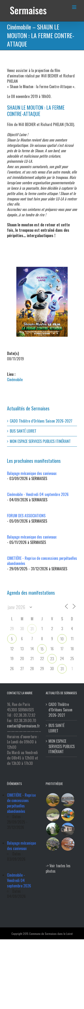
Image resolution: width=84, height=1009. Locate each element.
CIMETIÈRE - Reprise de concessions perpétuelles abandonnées (42, 560)
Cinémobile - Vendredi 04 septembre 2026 (38, 494)
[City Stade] (53, 814)
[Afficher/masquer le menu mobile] (74, 7)
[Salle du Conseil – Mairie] (68, 844)
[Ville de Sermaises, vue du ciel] (53, 844)
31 (32, 629)
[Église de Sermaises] (53, 829)
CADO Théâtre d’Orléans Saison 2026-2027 (41, 421)
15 (42, 649)
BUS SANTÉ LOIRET (23, 431)
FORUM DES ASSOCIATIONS (26, 515)
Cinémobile (15, 379)
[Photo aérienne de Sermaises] (53, 799)
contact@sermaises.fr (23, 726)
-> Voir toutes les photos (58, 868)
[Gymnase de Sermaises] (68, 799)
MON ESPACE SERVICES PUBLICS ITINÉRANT (40, 441)
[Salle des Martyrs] (68, 829)
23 (52, 659)
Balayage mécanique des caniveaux (31, 473)
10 (62, 639)
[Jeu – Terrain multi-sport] (68, 814)
